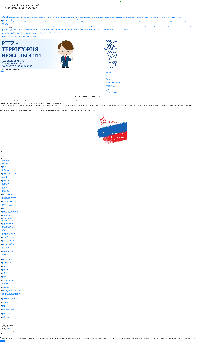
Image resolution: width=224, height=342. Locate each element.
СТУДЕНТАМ (5, 258)
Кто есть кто (121, 17)
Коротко (108, 76)
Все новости (109, 72)
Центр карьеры (108, 26)
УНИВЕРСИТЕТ (5, 160)
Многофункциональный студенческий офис (89, 26)
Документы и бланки (32, 32)
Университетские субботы (65, 21)
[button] (17, 55)
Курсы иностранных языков (159, 21)
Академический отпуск (46, 29)
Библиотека (102, 26)
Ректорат (29, 17)
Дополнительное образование (146, 21)
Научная (13, 36)
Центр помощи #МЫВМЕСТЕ (98, 19)
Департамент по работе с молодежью (48, 26)
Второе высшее (135, 21)
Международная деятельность (113, 82)
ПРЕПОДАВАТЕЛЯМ (6, 296)
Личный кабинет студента (63, 26)
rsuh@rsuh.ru (8, 328)
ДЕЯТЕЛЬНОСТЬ (6, 311)
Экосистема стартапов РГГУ (95, 29)
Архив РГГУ (46, 19)
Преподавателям (6, 30)
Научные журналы (75, 17)
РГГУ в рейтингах (114, 17)
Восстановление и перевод (34, 29)
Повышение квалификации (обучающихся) (136, 26)
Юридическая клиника (7, 201)
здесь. (90, 338)
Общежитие (19, 29)
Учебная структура (47, 32)
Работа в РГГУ (134, 17)
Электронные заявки (39, 19)
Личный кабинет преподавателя (9, 32)
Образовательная (6, 36)
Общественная (26, 36)
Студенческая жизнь (111, 86)
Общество (108, 89)
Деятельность (5, 35)
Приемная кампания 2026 (8, 21)
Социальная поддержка (188, 26)
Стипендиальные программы (9, 29)
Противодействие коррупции (61, 19)
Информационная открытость (168, 17)
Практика (105, 29)
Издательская (33, 36)
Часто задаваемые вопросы (84, 19)
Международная (18, 36)
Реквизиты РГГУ (179, 26)
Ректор (24, 17)
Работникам (141, 17)
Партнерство (109, 90)
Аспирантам (74, 29)
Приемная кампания (110, 81)
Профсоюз (59, 32)
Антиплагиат (40, 32)
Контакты (52, 19)
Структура (51, 17)
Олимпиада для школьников (8, 233)
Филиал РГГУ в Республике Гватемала (189, 21)
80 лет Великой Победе (43, 17)
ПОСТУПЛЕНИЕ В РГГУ (7, 220)
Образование (123, 26)
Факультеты (57, 17)
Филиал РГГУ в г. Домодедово (173, 21)
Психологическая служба (83, 29)
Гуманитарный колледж (102, 21)
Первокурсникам (16, 26)
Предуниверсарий (113, 21)
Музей (93, 17)
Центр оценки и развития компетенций (61, 29)
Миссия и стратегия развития (103, 17)
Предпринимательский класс (52, 21)
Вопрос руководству (73, 19)
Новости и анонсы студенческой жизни (29, 26)
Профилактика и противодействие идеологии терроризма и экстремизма (10, 213)
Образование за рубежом (152, 26)
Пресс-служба (63, 17)
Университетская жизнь (111, 92)
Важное (108, 78)
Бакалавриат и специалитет (8, 237)
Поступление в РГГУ (7, 20)
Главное (108, 74)
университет (5, 16)
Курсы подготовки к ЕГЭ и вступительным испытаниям (84, 21)
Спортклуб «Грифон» (74, 26)
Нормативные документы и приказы (152, 17)
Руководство (34, 17)
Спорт (107, 88)
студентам (4, 24)
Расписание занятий (7, 26)
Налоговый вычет (8, 27)
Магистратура (5, 238)
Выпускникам (25, 29)
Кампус (32, 19)
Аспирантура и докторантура (124, 21)
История (69, 17)
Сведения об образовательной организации (12, 17)
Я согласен (3, 341)
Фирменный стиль (26, 19)
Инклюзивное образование (205, 21)
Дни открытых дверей (20, 21)
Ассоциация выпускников (86, 17)
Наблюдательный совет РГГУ (9, 173)
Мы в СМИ (108, 79)
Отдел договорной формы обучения (166, 26)
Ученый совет (127, 17)
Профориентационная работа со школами (35, 21)
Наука (107, 83)
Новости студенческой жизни (9, 263)
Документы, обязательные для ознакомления (117, 29)
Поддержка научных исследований (23, 33)
